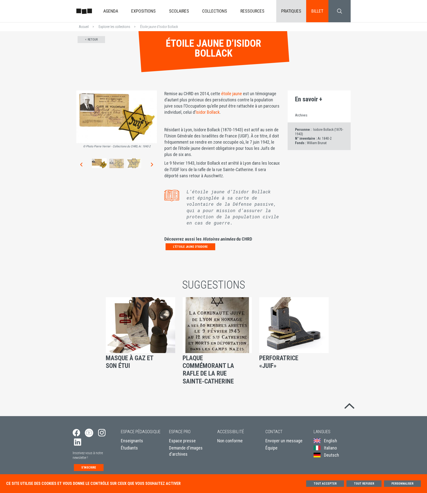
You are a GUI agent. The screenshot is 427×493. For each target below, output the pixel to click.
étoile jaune (231, 93)
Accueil (84, 27)
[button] (80, 164)
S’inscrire (88, 467)
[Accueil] (84, 11)
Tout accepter (325, 483)
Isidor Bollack (208, 112)
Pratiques (291, 11)
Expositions (143, 11)
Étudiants (129, 447)
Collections (214, 11)
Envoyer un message (283, 440)
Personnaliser (402, 483)
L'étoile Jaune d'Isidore (190, 246)
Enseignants (132, 440)
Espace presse (182, 440)
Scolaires (179, 11)
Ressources (252, 11)
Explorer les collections (114, 27)
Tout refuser (364, 483)
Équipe (271, 447)
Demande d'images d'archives (186, 451)
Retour (93, 39)
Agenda (110, 11)
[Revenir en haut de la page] (349, 405)
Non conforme (230, 440)
